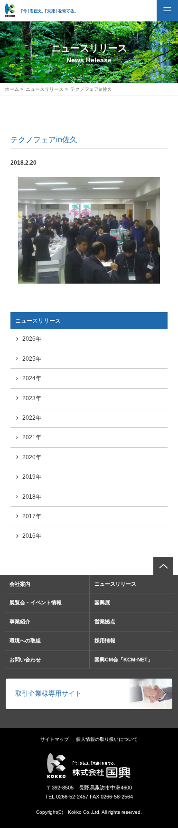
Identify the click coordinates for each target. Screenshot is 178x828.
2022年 (31, 417)
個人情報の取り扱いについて (107, 739)
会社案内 (19, 584)
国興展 (102, 602)
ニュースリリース (45, 89)
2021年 (31, 437)
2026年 (31, 338)
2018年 (31, 496)
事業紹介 (19, 621)
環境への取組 (25, 640)
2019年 (31, 476)
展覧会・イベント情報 (35, 602)
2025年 (31, 358)
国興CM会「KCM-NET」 (123, 659)
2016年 (31, 535)
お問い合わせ (25, 659)
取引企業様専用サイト (48, 693)
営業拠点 (104, 621)
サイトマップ (54, 739)
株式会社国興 (40, 10)
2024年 (31, 378)
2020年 (31, 457)
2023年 (31, 398)
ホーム (12, 89)
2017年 (31, 516)
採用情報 (104, 640)
